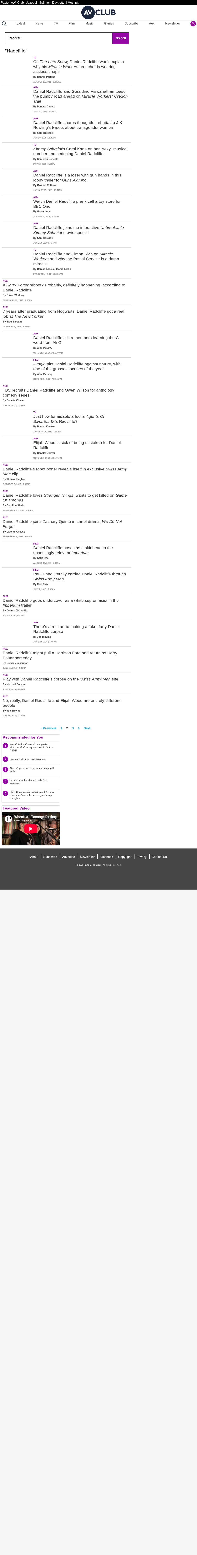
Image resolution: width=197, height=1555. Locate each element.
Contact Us (159, 856)
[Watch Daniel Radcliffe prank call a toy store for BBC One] (17, 207)
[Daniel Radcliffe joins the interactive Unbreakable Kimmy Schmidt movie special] (17, 233)
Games (109, 23)
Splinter (44, 2)
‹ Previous (48, 728)
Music (89, 23)
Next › (88, 728)
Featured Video (16, 808)
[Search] (3, 23)
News (39, 23)
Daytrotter (58, 2)
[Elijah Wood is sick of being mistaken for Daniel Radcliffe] (17, 448)
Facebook (106, 856)
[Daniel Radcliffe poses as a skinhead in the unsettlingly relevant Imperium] (17, 553)
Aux (151, 23)
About (34, 856)
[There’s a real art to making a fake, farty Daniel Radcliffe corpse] (17, 632)
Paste (5, 2)
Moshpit (73, 2)
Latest (21, 23)
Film (72, 23)
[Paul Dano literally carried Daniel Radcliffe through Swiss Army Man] (17, 580)
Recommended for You (23, 737)
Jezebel (31, 2)
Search (120, 38)
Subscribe (132, 23)
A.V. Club (17, 2)
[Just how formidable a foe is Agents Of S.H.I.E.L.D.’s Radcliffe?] (17, 422)
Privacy (141, 856)
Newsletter (172, 23)
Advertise (68, 856)
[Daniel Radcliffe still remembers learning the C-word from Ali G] (17, 343)
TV (56, 23)
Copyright (124, 856)
